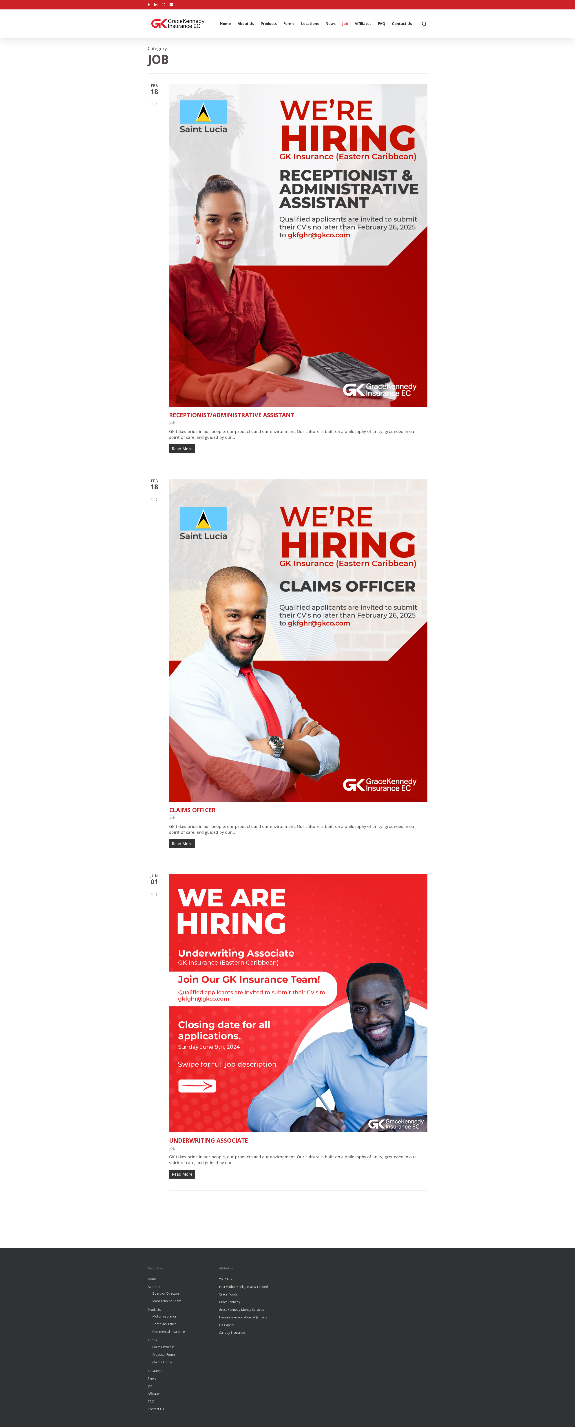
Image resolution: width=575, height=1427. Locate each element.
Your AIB (225, 1279)
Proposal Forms (164, 1354)
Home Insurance (164, 1324)
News (330, 23)
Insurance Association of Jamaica (243, 1317)
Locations (310, 23)
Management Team (166, 1301)
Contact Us (402, 23)
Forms (288, 23)
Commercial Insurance (168, 1331)
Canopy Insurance (232, 1332)
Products (269, 23)
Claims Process (163, 1347)
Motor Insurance (164, 1316)
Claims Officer (192, 810)
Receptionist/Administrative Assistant (231, 415)
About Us (246, 23)
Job (345, 23)
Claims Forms (162, 1362)
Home (225, 23)
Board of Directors (166, 1293)
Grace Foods (228, 1294)
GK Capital (226, 1325)
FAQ (381, 23)
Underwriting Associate (208, 1140)
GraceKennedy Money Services (241, 1309)
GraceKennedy (229, 1302)
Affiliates (363, 23)
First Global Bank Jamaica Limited (243, 1286)
